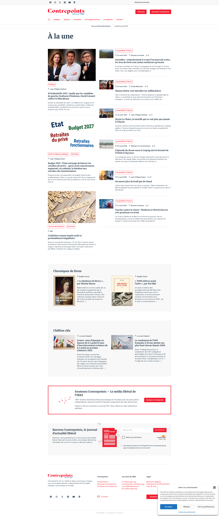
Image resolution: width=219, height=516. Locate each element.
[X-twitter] (60, 2)
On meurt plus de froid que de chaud (133, 181)
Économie (70, 226)
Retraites (75, 154)
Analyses (57, 19)
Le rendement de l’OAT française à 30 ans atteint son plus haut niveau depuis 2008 (150, 343)
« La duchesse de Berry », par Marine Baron (90, 282)
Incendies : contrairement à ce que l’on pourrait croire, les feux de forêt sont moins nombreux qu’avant (142, 61)
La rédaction (108, 19)
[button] (214, 487)
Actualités (77, 19)
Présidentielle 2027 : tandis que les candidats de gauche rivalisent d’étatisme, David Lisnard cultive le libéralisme (71, 96)
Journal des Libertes (56, 226)
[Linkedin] (64, 2)
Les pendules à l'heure (124, 50)
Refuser (186, 507)
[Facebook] (50, 2)
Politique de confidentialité (186, 512)
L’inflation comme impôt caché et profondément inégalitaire (65, 237)
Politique (52, 84)
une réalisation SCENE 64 (114, 513)
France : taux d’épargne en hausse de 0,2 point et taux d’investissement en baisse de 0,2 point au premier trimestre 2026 (92, 345)
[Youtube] (69, 2)
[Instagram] (55, 2)
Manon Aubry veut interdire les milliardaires (138, 90)
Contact (119, 19)
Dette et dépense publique (58, 154)
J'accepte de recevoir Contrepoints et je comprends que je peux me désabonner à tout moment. (144, 447)
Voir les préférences (206, 507)
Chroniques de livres (92, 19)
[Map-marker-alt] (74, 2)
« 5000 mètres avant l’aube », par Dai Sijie (145, 282)
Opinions (67, 19)
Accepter (168, 507)
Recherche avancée (142, 2)
